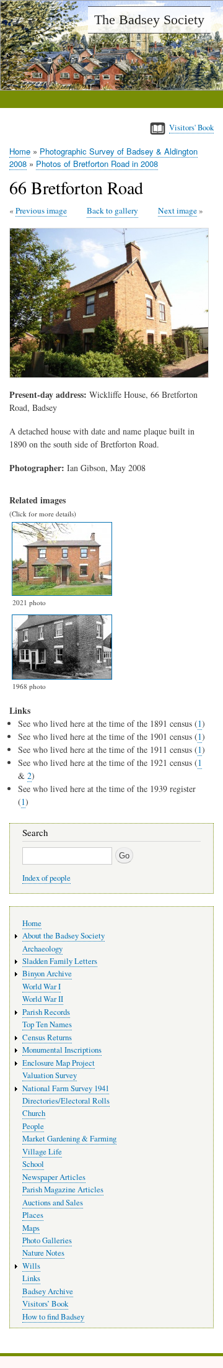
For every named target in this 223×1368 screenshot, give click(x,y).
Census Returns (47, 1037)
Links (31, 1278)
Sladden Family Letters (59, 961)
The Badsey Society (149, 19)
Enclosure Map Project (58, 1063)
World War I (41, 986)
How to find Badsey (53, 1317)
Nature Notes (43, 1253)
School (33, 1164)
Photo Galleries (47, 1240)
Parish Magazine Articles (62, 1189)
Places (32, 1215)
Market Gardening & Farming (69, 1138)
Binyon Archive (47, 973)
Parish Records (46, 1012)
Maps (31, 1228)
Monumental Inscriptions (62, 1050)
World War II (42, 999)
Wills (31, 1266)
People (33, 1126)
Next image (177, 210)
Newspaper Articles (53, 1177)
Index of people (46, 878)
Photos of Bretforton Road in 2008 (97, 163)
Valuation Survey (49, 1075)
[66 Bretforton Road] (111, 374)
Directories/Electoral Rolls (66, 1101)
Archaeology (42, 948)
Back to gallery (112, 210)
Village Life (42, 1151)
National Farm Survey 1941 (65, 1088)
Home (19, 151)
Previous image (41, 210)
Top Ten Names (47, 1024)
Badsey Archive (47, 1291)
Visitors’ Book (45, 1303)
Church (33, 1113)
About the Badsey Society (63, 935)
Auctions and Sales (52, 1202)
